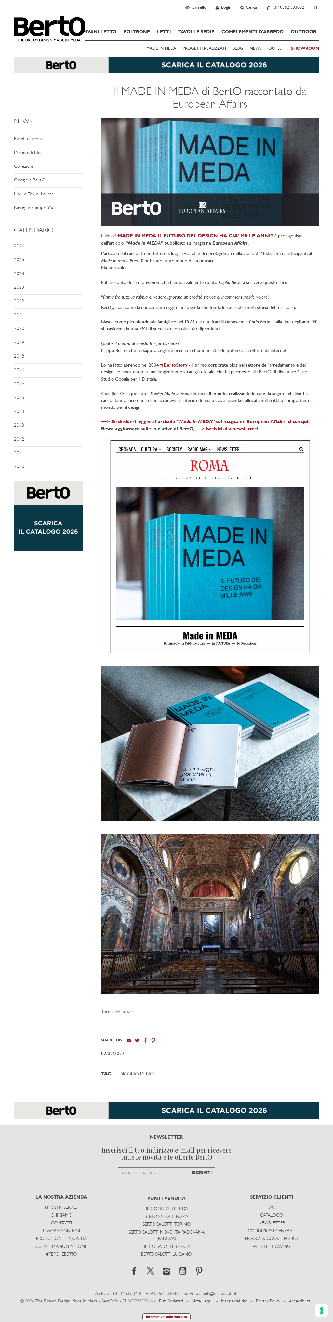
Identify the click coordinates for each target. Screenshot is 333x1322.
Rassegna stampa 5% (33, 208)
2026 (19, 246)
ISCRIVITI (202, 1173)
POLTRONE (137, 32)
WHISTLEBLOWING (271, 1246)
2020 (19, 329)
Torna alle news (116, 1012)
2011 (19, 453)
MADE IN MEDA (161, 49)
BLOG (238, 49)
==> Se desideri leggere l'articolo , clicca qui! (205, 422)
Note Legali (202, 1301)
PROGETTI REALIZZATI (204, 49)
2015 (19, 397)
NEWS (256, 49)
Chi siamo (61, 1215)
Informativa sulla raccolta (166, 1317)
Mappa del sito (234, 1301)
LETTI (164, 32)
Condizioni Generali (272, 1231)
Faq (271, 1207)
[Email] (129, 1040)
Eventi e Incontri (29, 139)
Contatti (61, 1223)
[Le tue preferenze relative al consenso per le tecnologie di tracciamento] (321, 1310)
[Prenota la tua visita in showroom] (166, 68)
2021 (19, 315)
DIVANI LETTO (99, 32)
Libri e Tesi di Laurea (34, 194)
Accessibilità (300, 1301)
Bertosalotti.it (49, 29)
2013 (19, 425)
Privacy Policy (268, 1301)
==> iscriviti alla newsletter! (227, 429)
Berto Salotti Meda (166, 1209)
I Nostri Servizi (61, 1207)
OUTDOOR (303, 32)
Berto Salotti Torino (166, 1224)
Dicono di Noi (28, 153)
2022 (19, 301)
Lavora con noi (61, 1231)
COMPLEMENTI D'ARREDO (252, 32)
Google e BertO (30, 180)
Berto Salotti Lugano (166, 1254)
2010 (19, 466)
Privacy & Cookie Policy (272, 1238)
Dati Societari (171, 1301)
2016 (19, 384)
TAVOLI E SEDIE (196, 32)
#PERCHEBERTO (61, 1254)
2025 (19, 260)
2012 (19, 439)
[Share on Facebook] (145, 1040)
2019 (19, 343)
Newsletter (271, 1223)
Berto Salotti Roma (166, 1216)
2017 (19, 370)
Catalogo (271, 1215)
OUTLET (276, 49)
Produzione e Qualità (61, 1238)
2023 (19, 287)
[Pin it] (153, 1040)
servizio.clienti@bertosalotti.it (210, 1293)
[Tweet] (137, 1040)
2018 (19, 356)
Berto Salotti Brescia (166, 1246)
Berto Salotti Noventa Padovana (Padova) (166, 1235)
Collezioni (23, 166)
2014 (19, 411)
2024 (19, 274)
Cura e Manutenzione (61, 1246)
